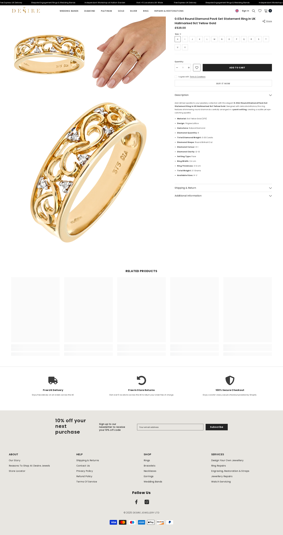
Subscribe (216, 427)
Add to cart (237, 67)
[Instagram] (147, 502)
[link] (35, 349)
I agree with (183, 76)
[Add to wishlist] (196, 67)
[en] (237, 11)
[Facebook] (136, 502)
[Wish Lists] (259, 10)
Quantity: (179, 61)
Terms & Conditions (197, 77)
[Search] (254, 11)
